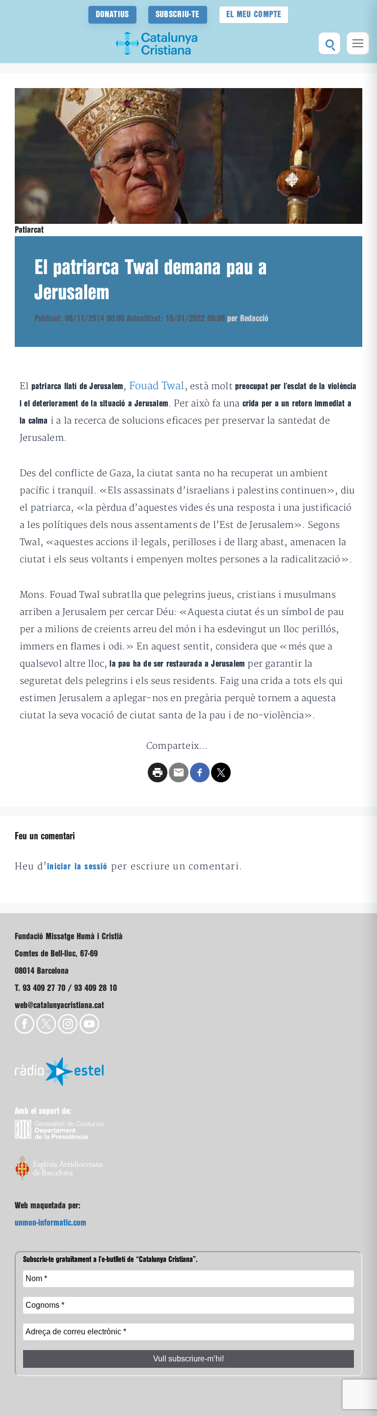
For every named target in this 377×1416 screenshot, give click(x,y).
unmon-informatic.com (50, 1223)
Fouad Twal (157, 386)
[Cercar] (329, 43)
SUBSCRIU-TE (178, 14)
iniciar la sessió (77, 866)
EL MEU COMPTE (254, 14)
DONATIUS (112, 14)
